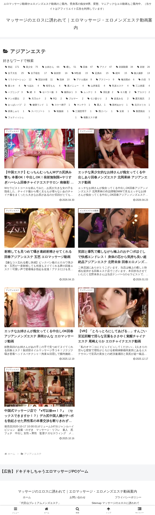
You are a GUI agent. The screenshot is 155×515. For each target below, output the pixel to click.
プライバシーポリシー (128, 497)
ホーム (27, 497)
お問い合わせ (77, 497)
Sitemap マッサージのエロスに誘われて (115, 502)
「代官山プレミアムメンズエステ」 (39, 502)
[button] (143, 485)
